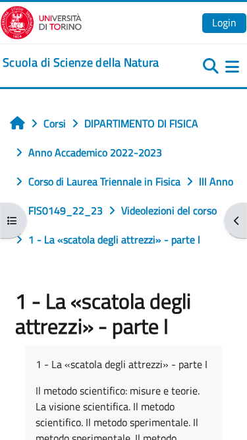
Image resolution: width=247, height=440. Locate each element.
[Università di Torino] (41, 21)
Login (224, 22)
